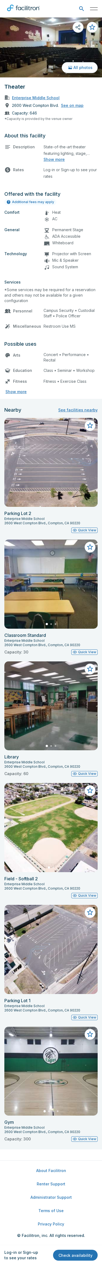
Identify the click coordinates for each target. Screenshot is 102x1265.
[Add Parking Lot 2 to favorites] (90, 425)
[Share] (78, 27)
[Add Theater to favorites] (92, 27)
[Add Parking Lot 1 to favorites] (90, 912)
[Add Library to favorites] (90, 669)
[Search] (81, 9)
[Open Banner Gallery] (51, 47)
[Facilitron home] (23, 12)
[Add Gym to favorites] (90, 1034)
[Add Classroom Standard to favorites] (90, 547)
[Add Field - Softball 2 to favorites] (90, 790)
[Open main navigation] (94, 9)
